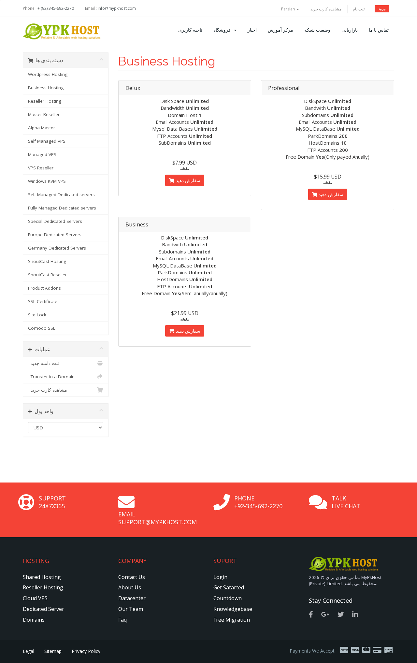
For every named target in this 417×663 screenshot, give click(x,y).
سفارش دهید (187, 180)
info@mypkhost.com (117, 8)
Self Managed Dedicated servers (61, 194)
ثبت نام (359, 9)
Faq (122, 619)
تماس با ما (379, 30)
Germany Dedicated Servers (57, 248)
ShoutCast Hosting (47, 261)
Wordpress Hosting (47, 74)
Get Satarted (228, 587)
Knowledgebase (232, 609)
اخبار (252, 30)
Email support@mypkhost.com (157, 518)
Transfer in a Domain (51, 377)
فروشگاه (223, 30)
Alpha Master (41, 128)
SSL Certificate (42, 301)
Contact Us (131, 577)
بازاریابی (349, 30)
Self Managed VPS (46, 141)
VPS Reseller (40, 168)
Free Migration (231, 619)
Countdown (227, 598)
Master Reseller (44, 114)
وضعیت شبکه (317, 30)
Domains (34, 619)
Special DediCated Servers (55, 221)
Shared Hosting (42, 577)
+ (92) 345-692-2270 (55, 8)
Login (220, 577)
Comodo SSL (41, 328)
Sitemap (53, 651)
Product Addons (44, 288)
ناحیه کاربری (190, 30)
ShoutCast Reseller (47, 275)
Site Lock (37, 315)
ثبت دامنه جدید (43, 363)
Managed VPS (42, 154)
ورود (382, 8)
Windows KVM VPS (47, 181)
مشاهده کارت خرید (325, 9)
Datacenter (132, 598)
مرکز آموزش (280, 30)
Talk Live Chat (346, 502)
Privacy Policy (86, 651)
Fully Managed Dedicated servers (62, 208)
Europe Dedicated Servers (54, 235)
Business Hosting (46, 88)
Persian (288, 9)
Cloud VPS (35, 598)
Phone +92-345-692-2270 (258, 502)
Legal (28, 651)
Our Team (130, 609)
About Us (129, 587)
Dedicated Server (43, 609)
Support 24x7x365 (52, 502)
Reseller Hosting (44, 101)
